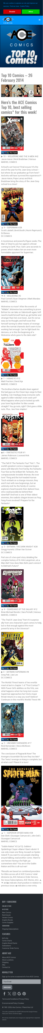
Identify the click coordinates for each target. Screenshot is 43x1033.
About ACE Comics (9, 957)
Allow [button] (31, 12)
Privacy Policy (24, 999)
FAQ (3, 965)
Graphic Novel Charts (9, 943)
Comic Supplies (7, 922)
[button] (39, 20)
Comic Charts (7, 941)
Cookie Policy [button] (24, 6)
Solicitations (6, 946)
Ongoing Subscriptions (10, 929)
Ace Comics (17, 20)
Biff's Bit (5, 938)
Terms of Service (13, 1013)
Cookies (21, 1003)
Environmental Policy (9, 1003)
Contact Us (6, 967)
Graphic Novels (7, 920)
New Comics (6, 912)
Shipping (5, 962)
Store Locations (7, 960)
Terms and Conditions (10, 999)
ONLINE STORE (6, 906)
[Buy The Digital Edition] (13, 153)
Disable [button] (12, 12)
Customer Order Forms (10, 948)
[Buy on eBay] (5, 153)
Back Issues (6, 915)
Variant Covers (7, 917)
